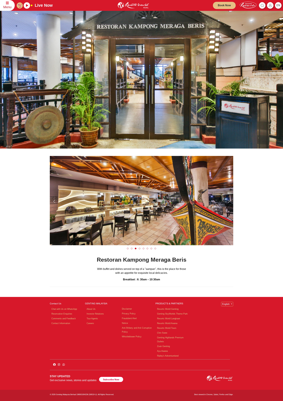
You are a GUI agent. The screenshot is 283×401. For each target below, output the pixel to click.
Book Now (224, 5)
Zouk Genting (163, 346)
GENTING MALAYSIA (96, 303)
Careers (90, 323)
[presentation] (55, 201)
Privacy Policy (129, 313)
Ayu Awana (162, 351)
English (226, 304)
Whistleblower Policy (132, 336)
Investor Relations (95, 314)
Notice (125, 323)
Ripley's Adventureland (168, 356)
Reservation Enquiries (61, 314)
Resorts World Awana (167, 323)
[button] (128, 248)
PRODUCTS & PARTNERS (169, 303)
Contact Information (60, 323)
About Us (91, 309)
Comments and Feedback (63, 318)
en (278, 5)
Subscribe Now (111, 379)
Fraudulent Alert (129, 318)
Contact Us (55, 303)
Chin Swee (162, 333)
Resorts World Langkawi (168, 318)
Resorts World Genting (168, 309)
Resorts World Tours (166, 328)
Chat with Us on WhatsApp (64, 309)
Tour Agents (92, 318)
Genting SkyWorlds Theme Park (172, 314)
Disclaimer (127, 309)
